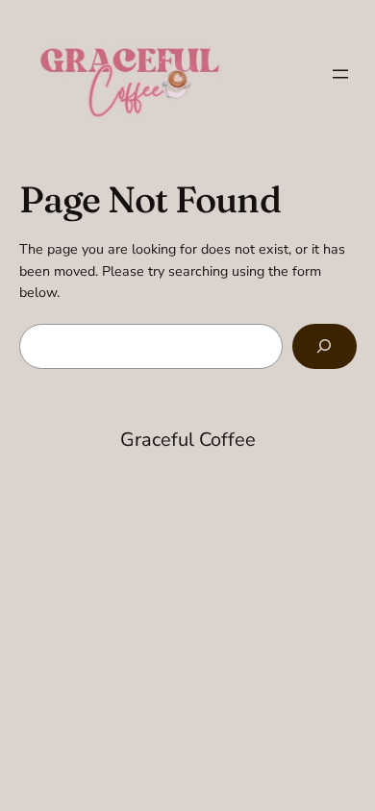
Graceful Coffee (188, 440)
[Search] (324, 346)
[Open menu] (340, 74)
